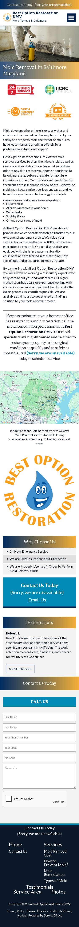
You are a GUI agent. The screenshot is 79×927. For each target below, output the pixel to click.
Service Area (27, 892)
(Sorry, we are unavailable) (53, 5)
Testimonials (39, 887)
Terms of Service (37, 911)
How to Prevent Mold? (56, 863)
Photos (58, 892)
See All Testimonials (20, 668)
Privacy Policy (16, 911)
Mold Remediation (54, 872)
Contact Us (18, 851)
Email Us (37, 599)
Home (15, 844)
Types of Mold (55, 880)
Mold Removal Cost (55, 853)
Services (53, 844)
